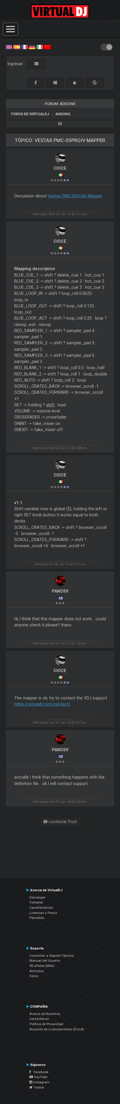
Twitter (38, 1087)
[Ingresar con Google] (95, 83)
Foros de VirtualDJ (30, 114)
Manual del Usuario (44, 960)
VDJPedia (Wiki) (41, 966)
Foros (33, 976)
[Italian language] (39, 46)
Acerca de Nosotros (44, 1014)
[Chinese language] (47, 46)
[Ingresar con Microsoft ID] (55, 83)
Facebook (39, 1072)
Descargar (37, 897)
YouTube (40, 1077)
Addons (62, 114)
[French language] (24, 46)
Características (41, 907)
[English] (9, 46)
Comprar (36, 902)
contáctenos (39, 1019)
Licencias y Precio (43, 913)
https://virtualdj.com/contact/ (42, 704)
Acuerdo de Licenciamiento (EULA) (56, 1029)
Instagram (41, 1082)
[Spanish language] (16, 46)
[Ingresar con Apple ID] (74, 83)
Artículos (36, 971)
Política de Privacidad (46, 1024)
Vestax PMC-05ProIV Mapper (75, 196)
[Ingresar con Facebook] (35, 83)
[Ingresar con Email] (36, 64)
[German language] (32, 46)
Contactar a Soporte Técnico (51, 956)
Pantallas (36, 918)
